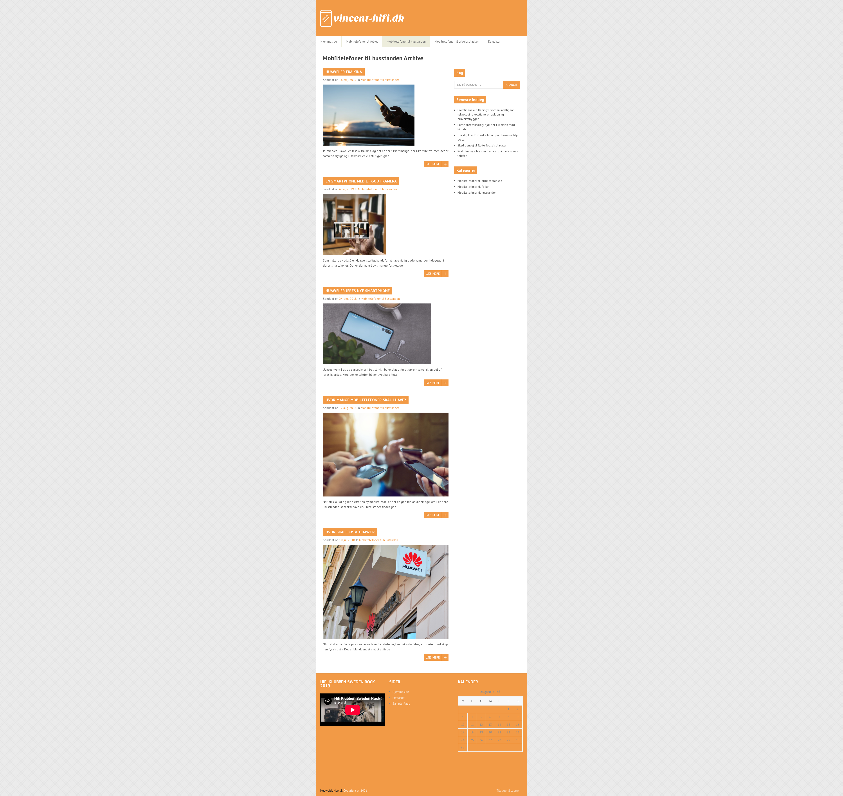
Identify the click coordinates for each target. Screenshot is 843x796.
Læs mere (433, 164)
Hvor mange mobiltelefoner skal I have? (366, 399)
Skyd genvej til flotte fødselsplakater (482, 145)
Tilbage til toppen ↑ (509, 790)
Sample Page (401, 704)
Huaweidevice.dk (331, 790)
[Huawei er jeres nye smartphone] (377, 334)
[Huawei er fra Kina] (368, 115)
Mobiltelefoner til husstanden (406, 41)
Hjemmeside (329, 41)
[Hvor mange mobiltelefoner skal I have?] (386, 454)
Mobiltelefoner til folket (362, 41)
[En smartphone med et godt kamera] (354, 224)
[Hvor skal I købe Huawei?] (386, 592)
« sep (461, 754)
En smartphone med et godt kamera (361, 181)
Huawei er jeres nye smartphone (358, 290)
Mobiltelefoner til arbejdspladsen (457, 41)
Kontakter (494, 41)
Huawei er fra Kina (344, 71)
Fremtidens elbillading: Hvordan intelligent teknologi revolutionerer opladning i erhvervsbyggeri (486, 114)
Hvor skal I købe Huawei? (350, 531)
